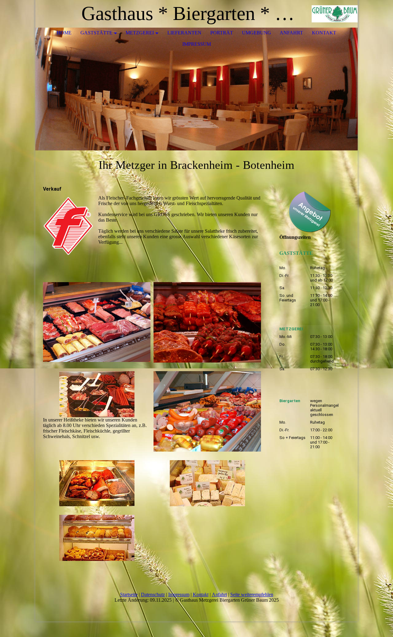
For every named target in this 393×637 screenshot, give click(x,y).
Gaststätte (96, 32)
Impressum (196, 44)
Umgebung (256, 32)
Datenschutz (153, 594)
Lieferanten (184, 32)
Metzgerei (140, 32)
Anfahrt (291, 32)
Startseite (129, 594)
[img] (335, 14)
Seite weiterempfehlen (251, 594)
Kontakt (324, 32)
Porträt (221, 32)
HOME (64, 32)
